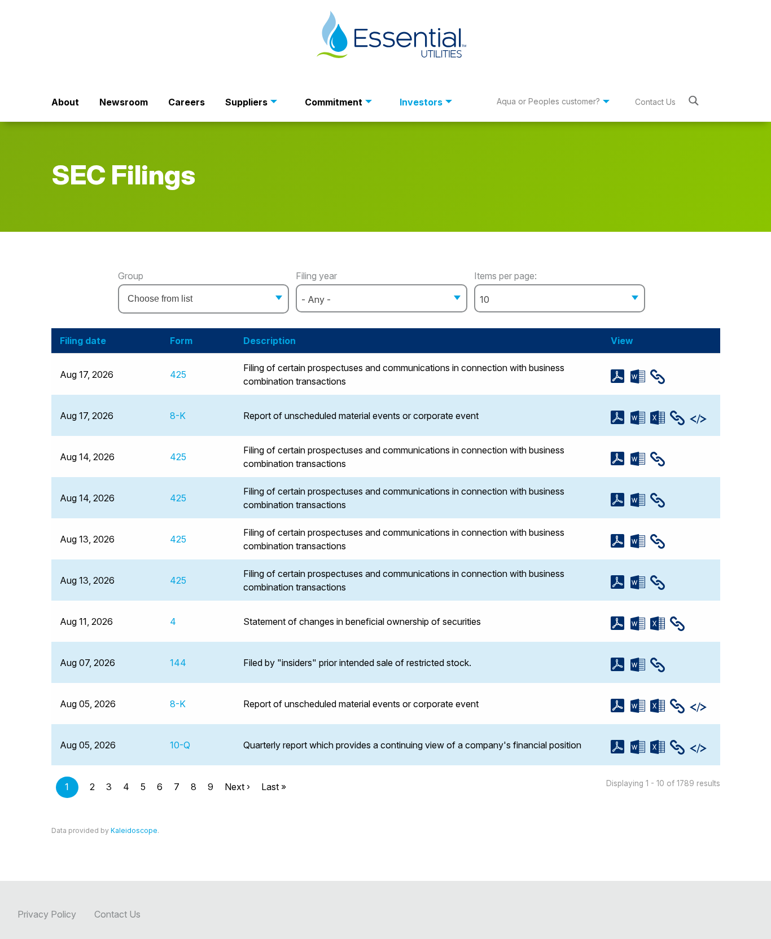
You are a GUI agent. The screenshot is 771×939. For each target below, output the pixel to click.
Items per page (504, 275)
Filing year (316, 275)
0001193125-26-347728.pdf (620, 541)
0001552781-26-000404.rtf (640, 706)
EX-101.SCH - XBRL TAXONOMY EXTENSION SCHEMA (699, 419)
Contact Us (655, 102)
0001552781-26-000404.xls (660, 706)
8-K (178, 415)
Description (269, 340)
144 (178, 662)
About (65, 102)
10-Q (180, 745)
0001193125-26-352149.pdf (620, 459)
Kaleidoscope (134, 830)
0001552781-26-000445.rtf (640, 500)
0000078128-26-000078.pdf (620, 623)
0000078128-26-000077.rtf (640, 747)
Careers (186, 102)
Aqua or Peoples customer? (548, 101)
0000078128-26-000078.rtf (640, 623)
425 (178, 374)
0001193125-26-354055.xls (660, 418)
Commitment (333, 102)
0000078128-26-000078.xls (660, 623)
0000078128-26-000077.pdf (620, 747)
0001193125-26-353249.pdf (620, 376)
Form (181, 340)
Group (130, 275)
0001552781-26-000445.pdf (620, 500)
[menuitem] (65, 102)
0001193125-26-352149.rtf (640, 459)
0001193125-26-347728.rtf (640, 541)
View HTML (660, 376)
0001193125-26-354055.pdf (620, 418)
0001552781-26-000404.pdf (620, 706)
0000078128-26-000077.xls (660, 747)
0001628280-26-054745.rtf (640, 665)
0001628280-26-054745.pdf (620, 665)
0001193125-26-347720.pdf (620, 582)
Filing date (83, 340)
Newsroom (123, 102)
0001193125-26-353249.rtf (640, 376)
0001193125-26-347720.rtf (640, 582)
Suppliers (246, 102)
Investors (421, 102)
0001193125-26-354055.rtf (640, 418)
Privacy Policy (46, 914)
